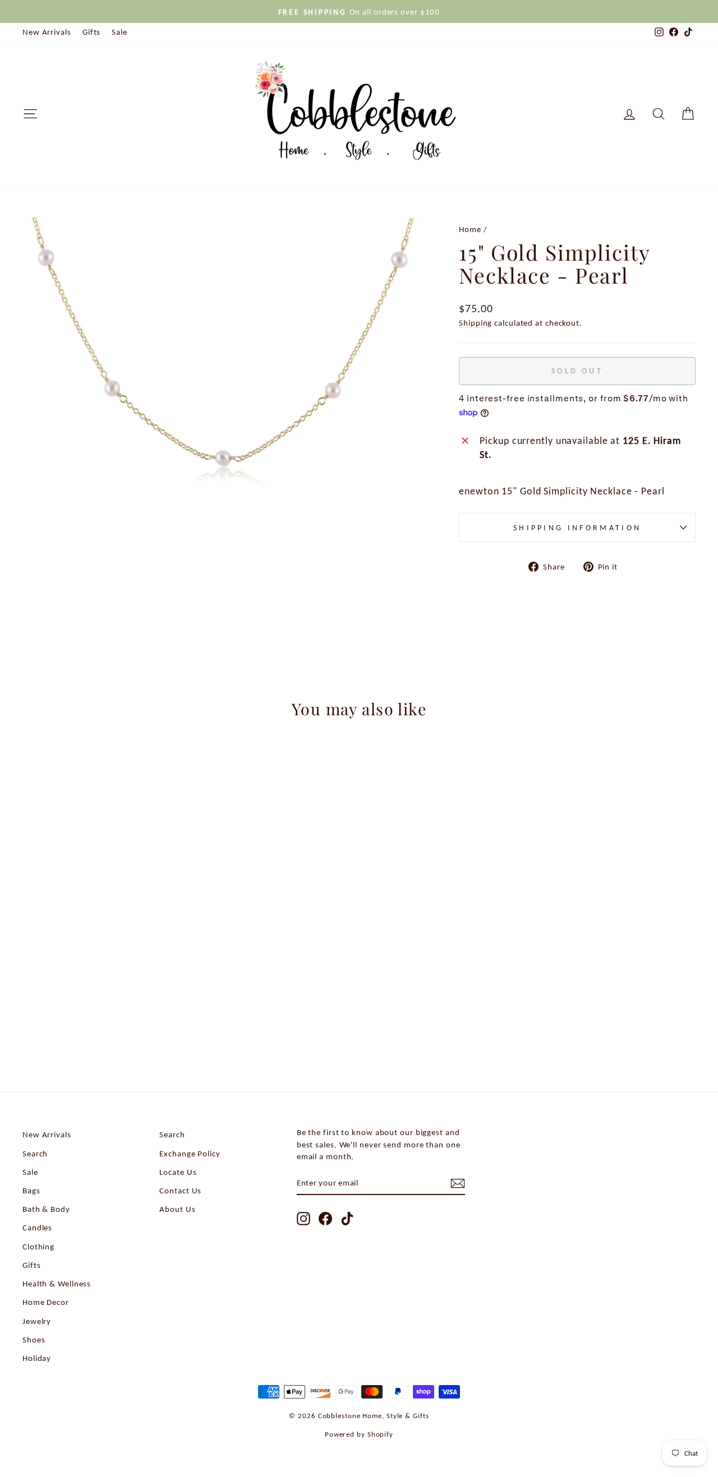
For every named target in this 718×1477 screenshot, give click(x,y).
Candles (37, 1227)
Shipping (475, 322)
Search (35, 1153)
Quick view (101, 970)
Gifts (91, 31)
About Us (177, 1208)
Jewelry (36, 1321)
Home (470, 229)
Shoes (33, 1339)
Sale (119, 31)
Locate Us (177, 1171)
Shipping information (577, 527)
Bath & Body (46, 1208)
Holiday (36, 1358)
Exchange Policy (189, 1153)
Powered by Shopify (359, 1434)
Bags (31, 1190)
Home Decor (45, 1302)
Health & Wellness (56, 1283)
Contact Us (180, 1190)
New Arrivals (46, 31)
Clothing (38, 1246)
